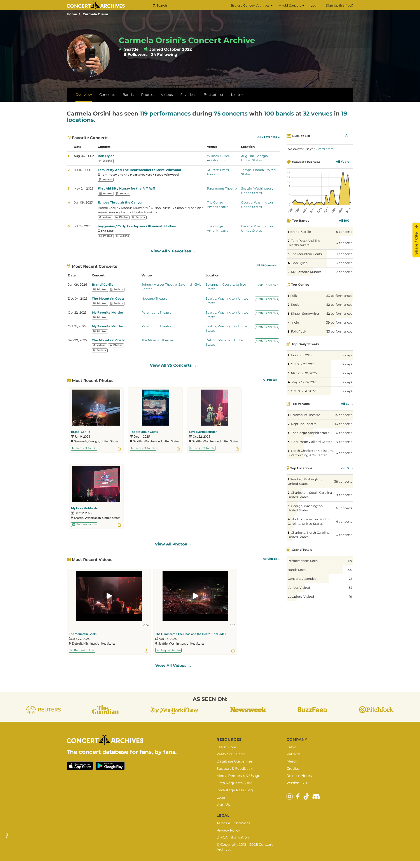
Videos (167, 95)
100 (349, 570)
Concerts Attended (302, 579)
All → (349, 135)
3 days (347, 355)
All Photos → (271, 379)
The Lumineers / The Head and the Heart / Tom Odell (190, 634)
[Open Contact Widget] (7, 836)
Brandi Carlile (103, 284)
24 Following (164, 54)
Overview (83, 95)
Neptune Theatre (154, 298)
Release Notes (299, 776)
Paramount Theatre (222, 188)
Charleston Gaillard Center (311, 442)
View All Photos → (173, 544)
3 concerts (344, 254)
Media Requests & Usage (238, 776)
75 (350, 579)
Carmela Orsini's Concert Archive (187, 40)
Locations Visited (301, 597)
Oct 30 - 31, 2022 (303, 391)
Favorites (188, 95)
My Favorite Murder (107, 312)
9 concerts (344, 495)
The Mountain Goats (108, 298)
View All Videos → (173, 665)
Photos (147, 95)
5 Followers (136, 54)
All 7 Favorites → (268, 136)
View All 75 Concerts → (173, 365)
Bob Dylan (106, 156)
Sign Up (224, 804)
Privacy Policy (228, 830)
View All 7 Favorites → (173, 251)
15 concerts (343, 415)
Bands (128, 95)
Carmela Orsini (95, 14)
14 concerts (343, 424)
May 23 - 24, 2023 (304, 382)
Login (315, 5)
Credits (293, 768)
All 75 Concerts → (268, 265)
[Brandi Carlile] (96, 408)
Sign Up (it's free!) (339, 5)
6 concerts (344, 433)
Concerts (107, 95)
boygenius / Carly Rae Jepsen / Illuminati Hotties (137, 226)
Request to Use (86, 448)
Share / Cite (416, 243)
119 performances (165, 113)
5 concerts (344, 232)
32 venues (317, 113)
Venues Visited (299, 588)
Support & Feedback (235, 768)
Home (72, 14)
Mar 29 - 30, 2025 (304, 373)
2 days (347, 364)
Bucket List (214, 95)
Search (161, 5)
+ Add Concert (290, 5)
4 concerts (344, 243)
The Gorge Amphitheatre (310, 433)
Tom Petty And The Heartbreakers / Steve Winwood (139, 170)
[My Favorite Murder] (214, 408)
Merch (292, 761)
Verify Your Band (231, 754)
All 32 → (347, 404)
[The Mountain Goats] (155, 408)
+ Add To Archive (267, 284)
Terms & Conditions (233, 823)
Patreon (294, 754)
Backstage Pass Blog (235, 790)
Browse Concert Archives (250, 5)
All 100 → (346, 221)
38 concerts (343, 481)
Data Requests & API (235, 783)
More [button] (236, 95)
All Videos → (271, 558)
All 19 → (347, 468)
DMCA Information (233, 837)
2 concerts (344, 272)
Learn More (324, 149)
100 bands (279, 113)
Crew (291, 747)
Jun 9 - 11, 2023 (301, 355)
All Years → (344, 162)
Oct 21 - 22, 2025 (303, 364)
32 (350, 588)
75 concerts (231, 113)
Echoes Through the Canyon (121, 202)
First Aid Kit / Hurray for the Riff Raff (126, 188)
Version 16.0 (297, 783)
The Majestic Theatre (157, 340)
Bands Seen (297, 570)
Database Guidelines (235, 761)
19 (350, 597)
